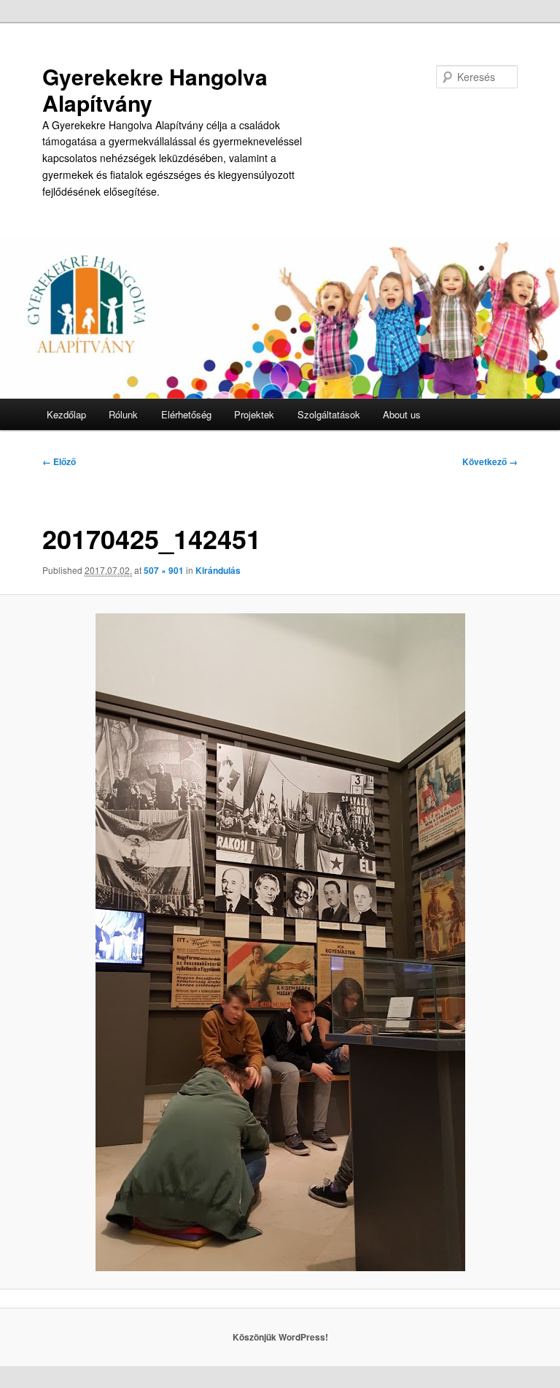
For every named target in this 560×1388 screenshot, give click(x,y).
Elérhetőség (186, 414)
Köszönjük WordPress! (280, 1336)
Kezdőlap (66, 414)
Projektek (254, 414)
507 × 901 (164, 570)
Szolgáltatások (329, 414)
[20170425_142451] (280, 942)
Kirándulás (218, 570)
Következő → (490, 461)
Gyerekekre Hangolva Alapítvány (155, 89)
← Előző (59, 461)
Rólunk (123, 414)
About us (402, 414)
